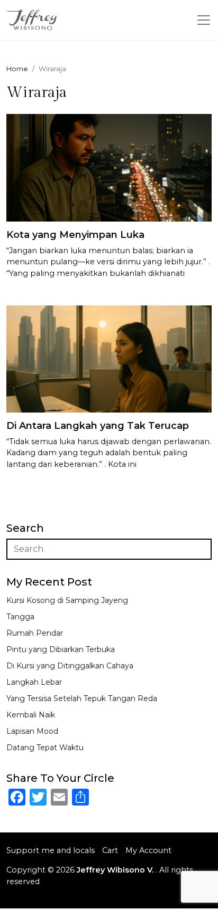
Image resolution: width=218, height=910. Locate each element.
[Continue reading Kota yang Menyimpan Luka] (109, 167)
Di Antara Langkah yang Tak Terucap (97, 426)
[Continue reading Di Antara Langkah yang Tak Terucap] (109, 358)
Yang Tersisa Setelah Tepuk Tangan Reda (81, 698)
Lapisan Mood (32, 731)
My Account (148, 850)
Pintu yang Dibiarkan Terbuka (60, 649)
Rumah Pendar (34, 633)
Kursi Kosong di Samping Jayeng (67, 600)
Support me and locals (50, 850)
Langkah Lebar (34, 682)
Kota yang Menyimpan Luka (75, 235)
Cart (110, 850)
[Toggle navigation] (204, 20)
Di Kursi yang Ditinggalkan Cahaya (69, 665)
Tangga (20, 616)
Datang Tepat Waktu (45, 747)
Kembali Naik (30, 715)
